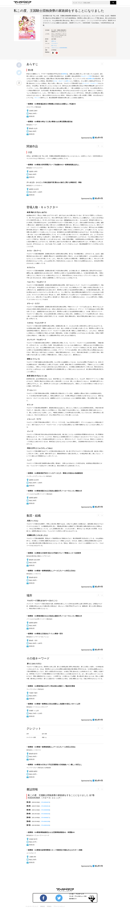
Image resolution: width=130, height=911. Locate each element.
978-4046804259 (45, 813)
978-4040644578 (45, 802)
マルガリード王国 (86, 76)
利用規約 (49, 906)
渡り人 (68, 81)
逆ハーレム (54, 45)
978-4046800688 (45, 810)
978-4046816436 (45, 825)
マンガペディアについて (32, 906)
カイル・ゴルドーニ (59, 81)
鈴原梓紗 (64, 74)
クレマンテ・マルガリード (90, 83)
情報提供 (42, 906)
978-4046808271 (45, 817)
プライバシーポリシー (59, 906)
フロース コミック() (59, 47)
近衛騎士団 (91, 78)
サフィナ (37, 97)
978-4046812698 (45, 821)
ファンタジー (54, 43)
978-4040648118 (45, 806)
